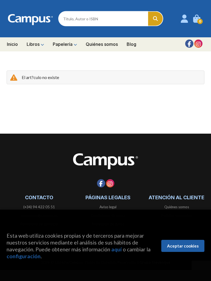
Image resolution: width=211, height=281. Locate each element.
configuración (24, 256)
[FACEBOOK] (189, 44)
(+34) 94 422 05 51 (39, 207)
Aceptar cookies (183, 245)
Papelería (63, 44)
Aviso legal (107, 207)
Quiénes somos (176, 207)
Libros (34, 44)
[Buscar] (155, 18)
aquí (116, 249)
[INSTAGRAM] (198, 44)
